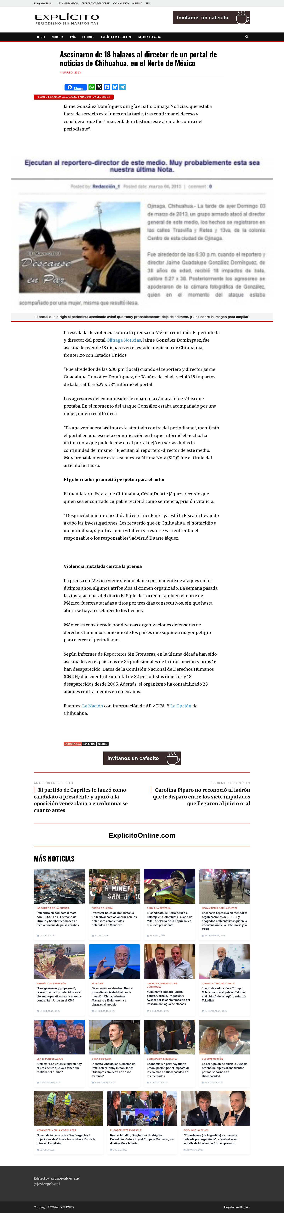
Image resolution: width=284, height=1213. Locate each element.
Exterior (89, 743)
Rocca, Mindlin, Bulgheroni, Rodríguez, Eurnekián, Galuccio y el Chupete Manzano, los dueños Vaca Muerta (142, 1139)
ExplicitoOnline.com (142, 835)
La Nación (92, 706)
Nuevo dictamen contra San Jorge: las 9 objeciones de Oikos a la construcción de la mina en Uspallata (66, 1139)
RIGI (148, 3)
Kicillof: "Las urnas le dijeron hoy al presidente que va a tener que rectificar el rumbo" (59, 1068)
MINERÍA (137, 3)
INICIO (41, 37)
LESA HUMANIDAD (68, 3)
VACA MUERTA (121, 3)
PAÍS (73, 37)
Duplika (245, 1207)
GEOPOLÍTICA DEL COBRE (96, 3)
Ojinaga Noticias (124, 340)
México (103, 743)
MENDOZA (58, 37)
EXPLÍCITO (66, 1207)
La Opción (180, 706)
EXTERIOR (88, 37)
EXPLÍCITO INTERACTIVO (116, 37)
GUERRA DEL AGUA (149, 37)
